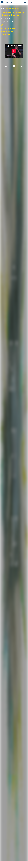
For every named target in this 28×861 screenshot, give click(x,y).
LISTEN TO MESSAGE (8, 31)
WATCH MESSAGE (8, 25)
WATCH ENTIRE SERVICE (10, 28)
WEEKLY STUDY (7, 34)
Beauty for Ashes (12, 8)
